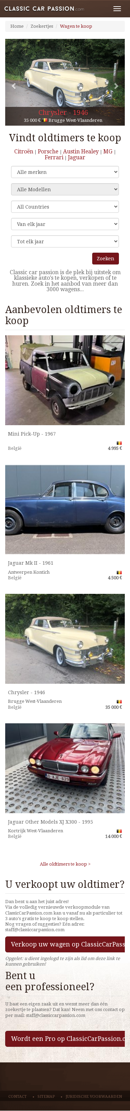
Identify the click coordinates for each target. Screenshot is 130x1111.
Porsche (49, 151)
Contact (17, 1096)
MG (108, 151)
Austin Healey (81, 151)
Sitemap (46, 1096)
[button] (14, 82)
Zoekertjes (42, 26)
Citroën (23, 151)
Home (17, 26)
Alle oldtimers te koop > (65, 864)
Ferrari (54, 157)
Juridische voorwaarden (94, 1096)
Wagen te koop (76, 26)
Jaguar (76, 157)
